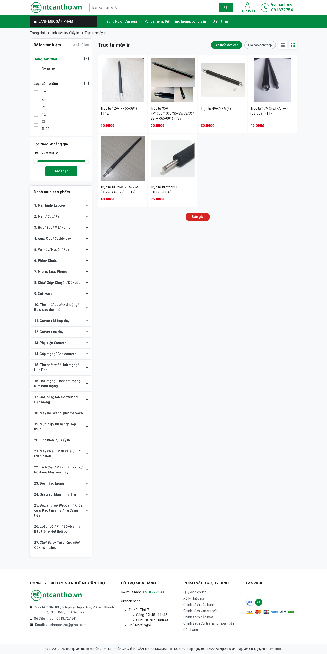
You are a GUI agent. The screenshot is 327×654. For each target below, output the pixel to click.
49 (44, 100)
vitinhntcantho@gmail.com (61, 625)
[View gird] (293, 45)
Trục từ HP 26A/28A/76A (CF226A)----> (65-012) (120, 189)
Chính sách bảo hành (199, 605)
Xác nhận (61, 171)
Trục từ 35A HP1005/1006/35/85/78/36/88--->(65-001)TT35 (172, 113)
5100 (46, 129)
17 (44, 93)
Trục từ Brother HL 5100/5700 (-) (164, 189)
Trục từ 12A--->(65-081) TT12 (119, 110)
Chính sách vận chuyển (200, 611)
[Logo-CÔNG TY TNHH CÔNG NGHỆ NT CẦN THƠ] (56, 595)
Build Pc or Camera (121, 21)
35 (44, 121)
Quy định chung (195, 592)
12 (44, 114)
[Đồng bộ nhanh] (258, 602)
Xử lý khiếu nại (194, 598)
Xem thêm (221, 21)
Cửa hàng (190, 629)
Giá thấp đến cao (226, 45)
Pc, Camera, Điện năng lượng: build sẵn (175, 21)
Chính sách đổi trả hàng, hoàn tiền (208, 623)
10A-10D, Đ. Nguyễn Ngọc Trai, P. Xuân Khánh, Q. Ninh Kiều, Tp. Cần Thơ (74, 609)
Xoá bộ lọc (81, 45)
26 (44, 107)
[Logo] (56, 7)
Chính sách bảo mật (198, 617)
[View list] (282, 45)
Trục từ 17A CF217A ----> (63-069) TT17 (269, 110)
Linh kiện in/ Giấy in (65, 33)
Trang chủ (37, 33)
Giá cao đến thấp (260, 45)
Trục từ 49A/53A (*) (216, 109)
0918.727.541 (55, 618)
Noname (48, 68)
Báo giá (198, 217)
